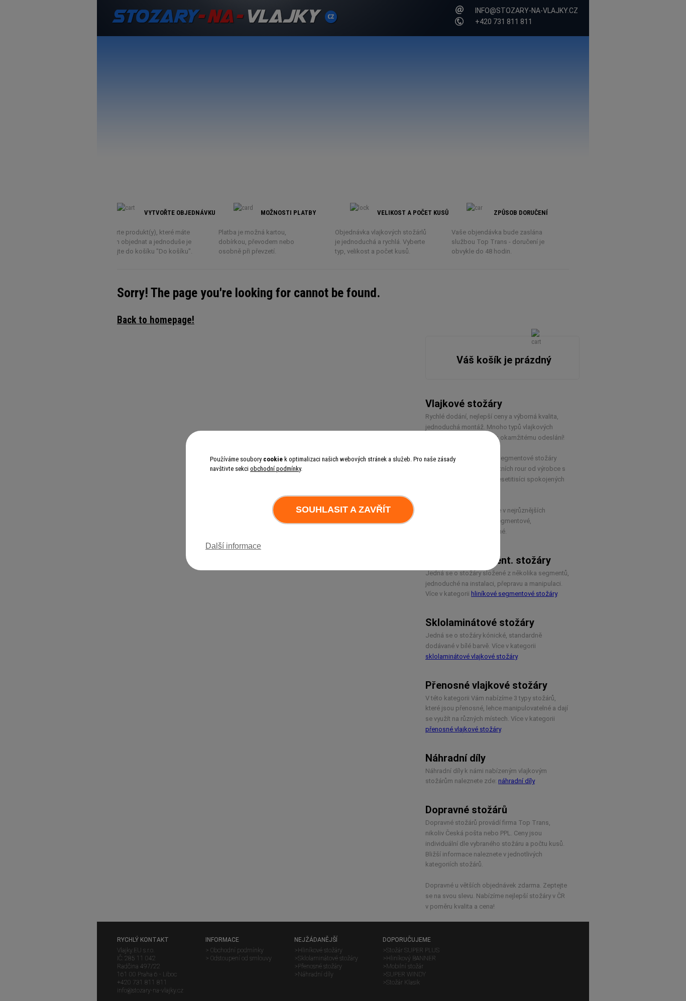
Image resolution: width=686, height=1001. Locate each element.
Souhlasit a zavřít (343, 510)
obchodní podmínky (275, 468)
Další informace (233, 546)
